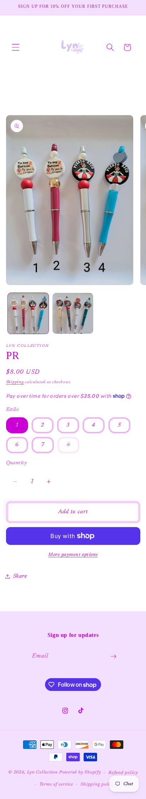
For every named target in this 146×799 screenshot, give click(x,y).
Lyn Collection (43, 773)
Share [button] (20, 576)
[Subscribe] (113, 656)
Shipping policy (97, 784)
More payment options (73, 554)
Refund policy (123, 773)
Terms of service (56, 784)
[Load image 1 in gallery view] (28, 313)
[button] (15, 47)
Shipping (15, 382)
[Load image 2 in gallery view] (72, 313)
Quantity (16, 463)
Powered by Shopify (80, 773)
